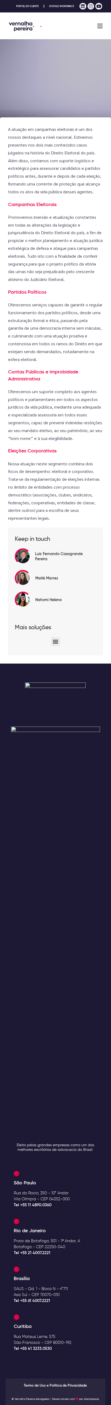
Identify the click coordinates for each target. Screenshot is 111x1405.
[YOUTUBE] (98, 6)
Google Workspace (61, 6)
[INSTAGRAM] (91, 6)
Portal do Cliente (27, 6)
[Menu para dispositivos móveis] (100, 26)
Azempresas (91, 1399)
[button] (55, 641)
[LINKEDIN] (82, 6)
